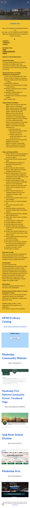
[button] (2, 2)
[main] (15, 9)
